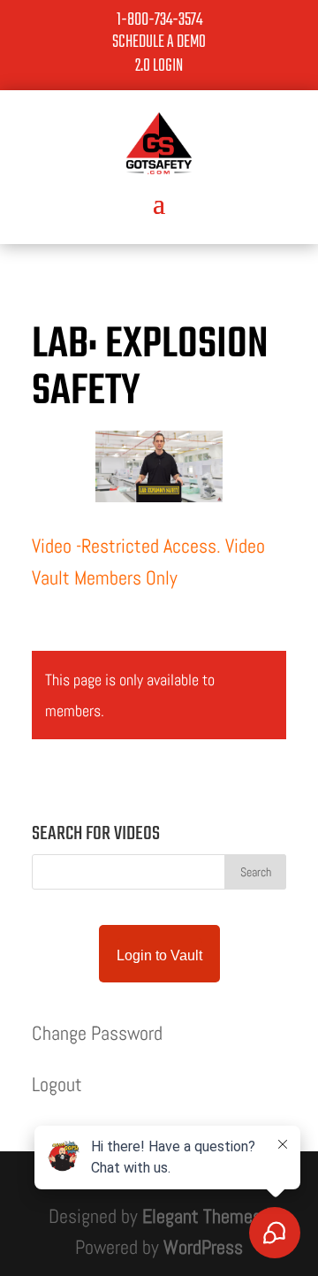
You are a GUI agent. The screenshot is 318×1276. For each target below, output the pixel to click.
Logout (57, 1084)
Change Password (97, 1032)
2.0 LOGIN (159, 66)
